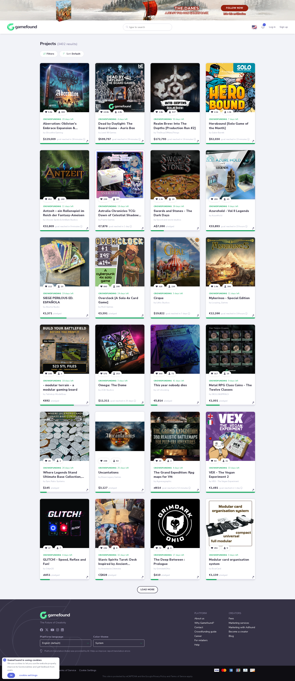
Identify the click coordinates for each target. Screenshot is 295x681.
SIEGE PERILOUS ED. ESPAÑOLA (58, 300)
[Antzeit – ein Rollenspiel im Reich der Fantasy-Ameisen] (64, 174)
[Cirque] (175, 261)
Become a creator (238, 631)
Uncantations (108, 472)
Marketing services (239, 623)
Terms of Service (67, 670)
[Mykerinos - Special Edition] (230, 261)
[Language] (254, 27)
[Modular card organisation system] (230, 523)
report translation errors (118, 651)
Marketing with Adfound (242, 627)
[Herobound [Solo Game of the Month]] (230, 87)
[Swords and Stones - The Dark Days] (175, 174)
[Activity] (263, 27)
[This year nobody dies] (175, 349)
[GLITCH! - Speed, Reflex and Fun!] (64, 523)
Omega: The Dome (112, 385)
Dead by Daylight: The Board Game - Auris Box (116, 126)
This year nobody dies (170, 385)
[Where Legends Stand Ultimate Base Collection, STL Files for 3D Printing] (64, 436)
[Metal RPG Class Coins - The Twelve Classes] (230, 349)
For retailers (201, 640)
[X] (46, 630)
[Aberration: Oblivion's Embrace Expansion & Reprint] (64, 87)
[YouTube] (52, 630)
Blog (231, 636)
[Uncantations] (119, 436)
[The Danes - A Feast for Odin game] (65, 10)
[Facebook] (41, 630)
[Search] (127, 27)
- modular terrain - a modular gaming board (60, 387)
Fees (231, 618)
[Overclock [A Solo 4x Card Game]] (119, 261)
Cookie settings (28, 675)
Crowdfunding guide (205, 631)
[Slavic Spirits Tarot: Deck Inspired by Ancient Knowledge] (119, 523)
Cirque (159, 298)
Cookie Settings (87, 670)
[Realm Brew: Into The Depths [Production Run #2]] (175, 87)
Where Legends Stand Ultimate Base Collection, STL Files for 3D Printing (62, 476)
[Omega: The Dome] (119, 349)
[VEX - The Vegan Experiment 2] (230, 436)
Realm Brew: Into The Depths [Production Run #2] (175, 126)
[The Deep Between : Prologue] (175, 523)
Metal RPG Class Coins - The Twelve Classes (230, 387)
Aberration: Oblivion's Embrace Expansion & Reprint (59, 128)
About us (199, 618)
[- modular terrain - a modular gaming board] (64, 349)
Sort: (73, 53)
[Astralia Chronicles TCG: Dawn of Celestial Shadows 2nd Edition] (119, 174)
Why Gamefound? (204, 623)
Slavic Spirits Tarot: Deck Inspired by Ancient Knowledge (117, 564)
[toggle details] (89, 143)
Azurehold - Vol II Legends (229, 211)
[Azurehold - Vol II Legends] (230, 174)
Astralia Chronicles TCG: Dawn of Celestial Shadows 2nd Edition (119, 215)
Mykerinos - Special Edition (229, 298)
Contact (198, 627)
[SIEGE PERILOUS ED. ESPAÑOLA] (64, 261)
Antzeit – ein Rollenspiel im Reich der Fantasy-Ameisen (63, 213)
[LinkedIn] (62, 630)
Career (198, 636)
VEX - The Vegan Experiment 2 (222, 474)
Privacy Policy (159, 676)
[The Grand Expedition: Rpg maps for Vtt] (175, 436)
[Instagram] (57, 630)
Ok (11, 675)
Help (197, 644)
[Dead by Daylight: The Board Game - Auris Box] (119, 87)
